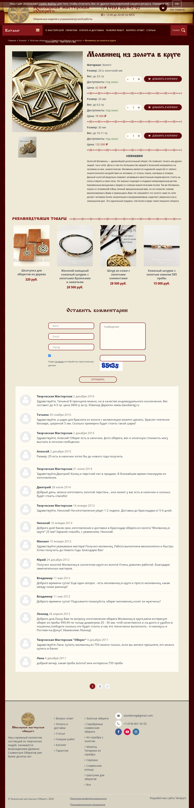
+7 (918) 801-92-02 (120, 8)
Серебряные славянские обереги (93, 727)
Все (88, 784)
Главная (12, 40)
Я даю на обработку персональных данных (71, 363)
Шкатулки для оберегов (94, 777)
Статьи (60, 733)
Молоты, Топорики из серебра (92, 750)
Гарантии (62, 750)
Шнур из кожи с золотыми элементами (118, 274)
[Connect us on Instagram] (136, 731)
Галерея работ (65, 739)
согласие (59, 361)
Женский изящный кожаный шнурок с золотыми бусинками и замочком (75, 276)
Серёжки (92, 760)
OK (177, 3)
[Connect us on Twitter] (127, 731)
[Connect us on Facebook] (118, 731)
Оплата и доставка (61, 726)
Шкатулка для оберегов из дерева (31, 272)
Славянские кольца (93, 767)
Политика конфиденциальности (88, 798)
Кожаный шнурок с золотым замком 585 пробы (161, 274)
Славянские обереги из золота (66, 40)
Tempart (180, 798)
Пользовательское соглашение (87, 804)
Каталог (23, 40)
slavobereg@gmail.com (138, 715)
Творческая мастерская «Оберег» (28, 798)
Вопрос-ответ (65, 718)
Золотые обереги (39, 40)
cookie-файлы (47, 3)
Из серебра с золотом (93, 739)
